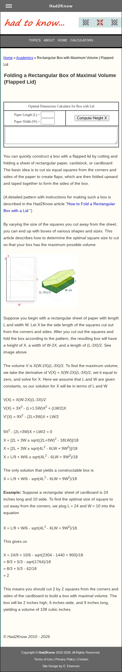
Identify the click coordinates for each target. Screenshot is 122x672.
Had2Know (47, 652)
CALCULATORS (81, 40)
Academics (24, 58)
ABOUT (49, 40)
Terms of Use (43, 659)
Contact (82, 659)
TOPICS (35, 40)
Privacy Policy (65, 659)
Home (8, 58)
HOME (62, 40)
